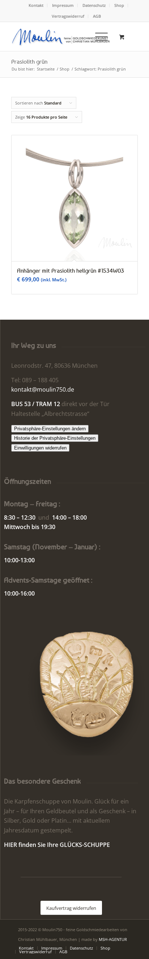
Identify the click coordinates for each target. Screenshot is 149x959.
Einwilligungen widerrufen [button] (40, 448)
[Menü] (98, 36)
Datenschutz (94, 5)
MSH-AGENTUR (113, 939)
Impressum (63, 5)
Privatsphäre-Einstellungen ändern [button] (50, 428)
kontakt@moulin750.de (42, 389)
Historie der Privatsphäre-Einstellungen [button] (54, 438)
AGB (97, 16)
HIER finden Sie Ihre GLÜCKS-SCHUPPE (57, 845)
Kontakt (36, 5)
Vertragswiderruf (68, 16)
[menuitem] (36, 5)
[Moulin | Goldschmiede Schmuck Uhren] (61, 36)
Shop (119, 5)
